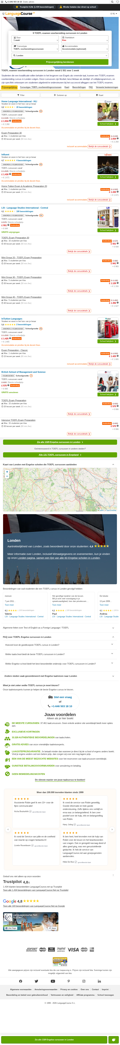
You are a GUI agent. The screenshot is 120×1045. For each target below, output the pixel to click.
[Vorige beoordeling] (8, 829)
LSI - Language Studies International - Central (24, 616)
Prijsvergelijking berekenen (60, 62)
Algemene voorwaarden (20, 989)
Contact (95, 989)
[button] (2, 2)
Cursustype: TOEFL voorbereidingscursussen (40, 87)
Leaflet (101, 510)
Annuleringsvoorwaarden (46, 989)
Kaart (67, 87)
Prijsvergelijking (9, 87)
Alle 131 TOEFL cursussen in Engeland (59, 454)
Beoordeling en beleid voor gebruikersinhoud (27, 995)
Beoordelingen (79, 87)
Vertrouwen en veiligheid (62, 995)
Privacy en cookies (69, 989)
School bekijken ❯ (108, 124)
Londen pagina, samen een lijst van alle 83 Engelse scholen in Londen (59, 557)
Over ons (85, 989)
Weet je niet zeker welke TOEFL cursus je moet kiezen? (31, 685)
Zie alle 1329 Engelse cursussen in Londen (58, 442)
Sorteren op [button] (62, 95)
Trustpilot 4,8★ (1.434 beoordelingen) (37, 7)
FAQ (91, 87)
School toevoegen (105, 995)
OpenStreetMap (111, 510)
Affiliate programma (85, 995)
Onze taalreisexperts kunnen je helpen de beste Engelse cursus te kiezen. (38, 689)
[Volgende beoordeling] (112, 829)
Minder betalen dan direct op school (79, 7)
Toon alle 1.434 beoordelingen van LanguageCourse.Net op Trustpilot (35, 890)
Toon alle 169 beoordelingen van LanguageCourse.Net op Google (34, 906)
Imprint (105, 989)
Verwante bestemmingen (107, 87)
